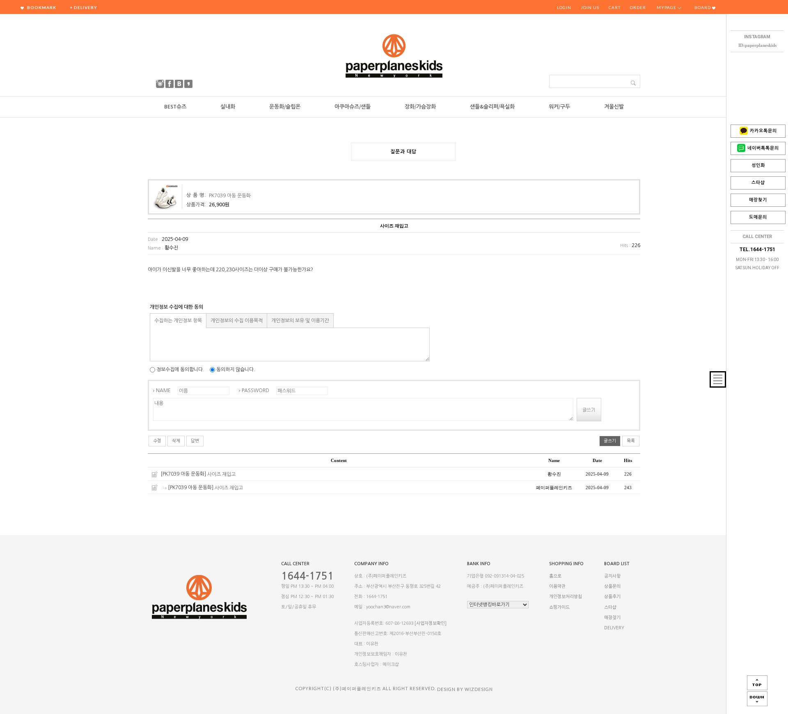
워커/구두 (559, 106)
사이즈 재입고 (221, 474)
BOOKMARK (41, 7)
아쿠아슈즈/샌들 (352, 106)
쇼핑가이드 (559, 607)
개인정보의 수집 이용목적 (237, 320)
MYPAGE (667, 7)
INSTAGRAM (757, 36)
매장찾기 (758, 200)
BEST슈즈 (175, 106)
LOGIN (564, 7)
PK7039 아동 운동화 (230, 195)
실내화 (227, 106)
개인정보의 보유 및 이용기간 (300, 320)
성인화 (758, 165)
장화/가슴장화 (420, 106)
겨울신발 (614, 106)
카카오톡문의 (763, 131)
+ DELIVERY (83, 7)
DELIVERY (614, 628)
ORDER (638, 7)
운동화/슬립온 (284, 106)
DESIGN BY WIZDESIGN (465, 689)
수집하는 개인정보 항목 (178, 320)
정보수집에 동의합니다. (179, 369)
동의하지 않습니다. (235, 369)
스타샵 (758, 182)
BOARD (703, 7)
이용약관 (557, 586)
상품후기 (612, 597)
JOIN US (590, 7)
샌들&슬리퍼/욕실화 (492, 106)
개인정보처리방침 (565, 597)
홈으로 (555, 576)
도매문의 (758, 217)
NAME (163, 390)
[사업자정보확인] (431, 623)
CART (615, 7)
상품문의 (612, 586)
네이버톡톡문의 (763, 148)
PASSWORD (255, 390)
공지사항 (612, 576)
